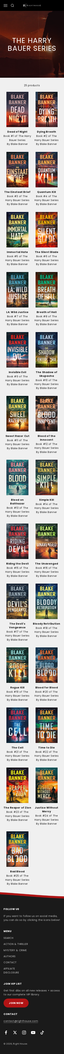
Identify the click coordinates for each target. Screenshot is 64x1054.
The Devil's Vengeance (17, 625)
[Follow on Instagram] (24, 1032)
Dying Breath (46, 132)
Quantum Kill (46, 192)
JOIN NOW (16, 1003)
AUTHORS (10, 956)
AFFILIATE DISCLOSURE (11, 970)
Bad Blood (17, 871)
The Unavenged (46, 563)
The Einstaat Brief (17, 192)
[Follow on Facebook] (6, 1032)
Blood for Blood (46, 687)
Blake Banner (19, 144)
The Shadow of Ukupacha (46, 374)
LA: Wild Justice (17, 312)
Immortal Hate (17, 252)
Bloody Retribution (46, 623)
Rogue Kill (17, 687)
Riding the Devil (17, 563)
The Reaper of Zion (17, 807)
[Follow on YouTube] (33, 1032)
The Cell (17, 747)
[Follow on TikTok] (42, 1032)
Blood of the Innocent (47, 438)
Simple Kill (46, 500)
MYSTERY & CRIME (15, 950)
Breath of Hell (47, 312)
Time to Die (46, 747)
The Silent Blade (46, 252)
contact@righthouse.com (21, 1021)
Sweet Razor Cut (17, 436)
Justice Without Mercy (46, 809)
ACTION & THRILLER (16, 944)
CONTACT (10, 962)
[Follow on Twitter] (15, 1032)
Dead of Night (17, 132)
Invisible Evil (17, 372)
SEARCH (8, 938)
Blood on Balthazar (17, 501)
